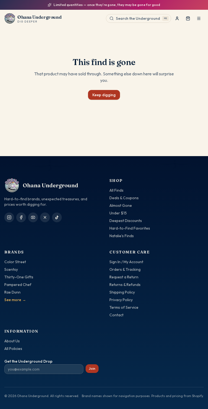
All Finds (116, 190)
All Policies (13, 348)
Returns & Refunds (125, 284)
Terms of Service (123, 307)
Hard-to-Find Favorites (129, 228)
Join (92, 368)
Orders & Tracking (125, 269)
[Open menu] (199, 18)
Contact (116, 315)
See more (15, 299)
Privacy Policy (121, 299)
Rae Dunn (12, 292)
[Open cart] (188, 18)
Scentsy (11, 269)
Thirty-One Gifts (18, 277)
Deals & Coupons (124, 197)
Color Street (15, 261)
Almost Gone (120, 205)
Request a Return (123, 277)
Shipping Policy (122, 292)
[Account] (177, 18)
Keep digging (104, 94)
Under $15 (118, 213)
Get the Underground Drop (28, 361)
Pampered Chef (17, 284)
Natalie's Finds (121, 235)
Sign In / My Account (126, 261)
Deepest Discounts (125, 220)
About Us (12, 341)
